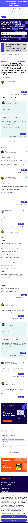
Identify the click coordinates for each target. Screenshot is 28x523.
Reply (23, 92)
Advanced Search (5, 39)
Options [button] (4, 57)
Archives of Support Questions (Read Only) (10, 54)
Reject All (14, 516)
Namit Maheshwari (6, 183)
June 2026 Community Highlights (8, 435)
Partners (16, 11)
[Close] (26, 493)
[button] (26, 86)
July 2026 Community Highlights (8, 431)
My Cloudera (5, 488)
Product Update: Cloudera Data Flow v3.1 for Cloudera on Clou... (13, 448)
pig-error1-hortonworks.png (7, 192)
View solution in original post (7, 129)
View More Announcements (14, 452)
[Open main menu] (26, 17)
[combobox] (14, 36)
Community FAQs (6, 485)
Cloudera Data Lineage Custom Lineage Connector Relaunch (14, 439)
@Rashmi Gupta (6, 109)
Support (22, 11)
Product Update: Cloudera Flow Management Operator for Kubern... (13, 443)
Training (11, 11)
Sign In (3, 16)
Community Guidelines (8, 482)
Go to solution (21, 61)
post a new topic (18, 48)
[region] (14, 507)
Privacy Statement (17, 510)
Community (4, 11)
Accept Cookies (14, 520)
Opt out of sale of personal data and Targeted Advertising (14, 513)
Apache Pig (7, 77)
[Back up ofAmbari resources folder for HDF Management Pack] (26, 141)
